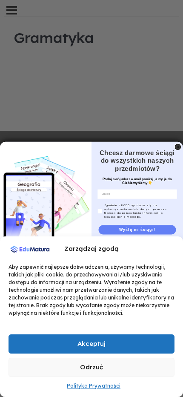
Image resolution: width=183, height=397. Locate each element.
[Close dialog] (177, 147)
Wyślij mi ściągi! (137, 229)
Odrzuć (91, 367)
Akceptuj (91, 343)
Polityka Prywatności (93, 386)
